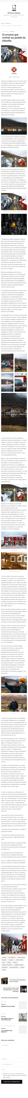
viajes (4, 969)
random (12, 31)
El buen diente (14, 12)
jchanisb (14, 73)
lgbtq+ (15, 962)
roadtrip (4, 967)
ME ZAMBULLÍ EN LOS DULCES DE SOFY (7, 1019)
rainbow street (18, 964)
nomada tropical (7, 964)
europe (4, 957)
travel (22, 967)
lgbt (3, 962)
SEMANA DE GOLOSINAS (8, 1006)
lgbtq (9, 962)
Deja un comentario (14, 77)
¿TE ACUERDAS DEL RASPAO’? (6, 1031)
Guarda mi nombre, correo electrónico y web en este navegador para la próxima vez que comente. (15, 1075)
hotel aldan (21, 957)
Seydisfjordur (14, 967)
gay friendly (12, 957)
